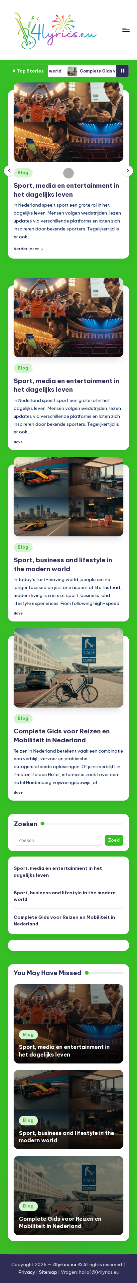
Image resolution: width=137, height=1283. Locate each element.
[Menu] (125, 29)
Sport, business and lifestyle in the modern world (65, 896)
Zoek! (114, 840)
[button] (28, 249)
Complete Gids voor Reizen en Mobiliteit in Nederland (64, 920)
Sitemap (48, 1272)
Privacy (27, 1272)
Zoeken (25, 824)
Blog (23, 172)
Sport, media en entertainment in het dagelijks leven (58, 871)
